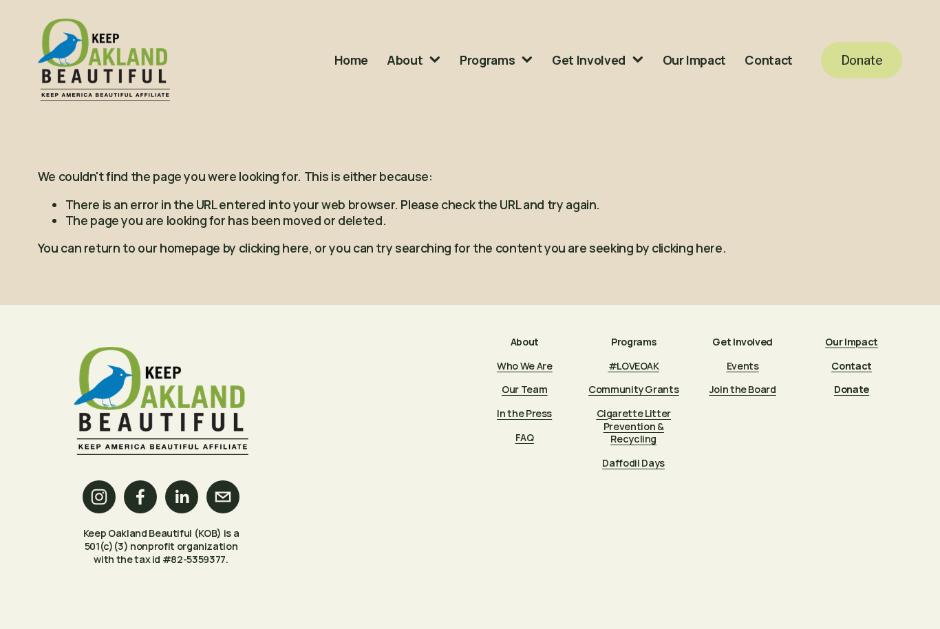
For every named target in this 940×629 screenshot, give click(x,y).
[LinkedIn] (181, 496)
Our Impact (694, 60)
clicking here (274, 247)
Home (351, 60)
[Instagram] (99, 496)
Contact (769, 60)
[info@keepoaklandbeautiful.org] (222, 496)
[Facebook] (140, 496)
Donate (862, 60)
